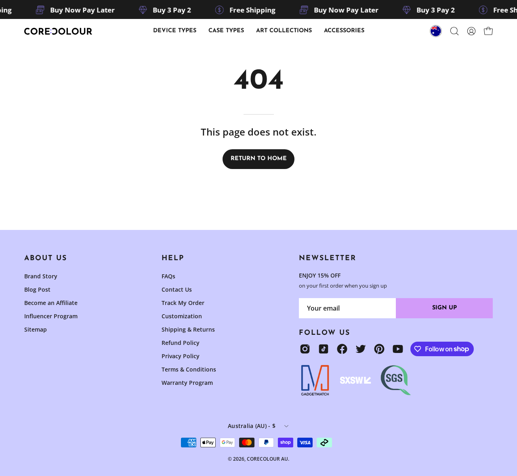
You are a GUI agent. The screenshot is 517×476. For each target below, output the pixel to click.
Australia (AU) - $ (251, 426)
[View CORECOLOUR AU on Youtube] (398, 349)
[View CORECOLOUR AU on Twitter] (361, 349)
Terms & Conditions (189, 369)
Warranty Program (187, 382)
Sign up (444, 308)
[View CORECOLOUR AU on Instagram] (305, 349)
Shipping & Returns (188, 329)
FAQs (168, 276)
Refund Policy (181, 343)
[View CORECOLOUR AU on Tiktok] (323, 349)
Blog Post (37, 289)
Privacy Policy (181, 356)
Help (173, 258)
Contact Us (177, 289)
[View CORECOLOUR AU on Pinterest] (379, 349)
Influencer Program (51, 316)
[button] (226, 31)
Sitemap (35, 329)
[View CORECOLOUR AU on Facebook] (342, 349)
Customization (182, 316)
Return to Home (259, 159)
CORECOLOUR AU (267, 458)
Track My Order (183, 303)
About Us (45, 258)
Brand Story (40, 276)
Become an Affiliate (51, 303)
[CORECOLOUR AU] (58, 31)
